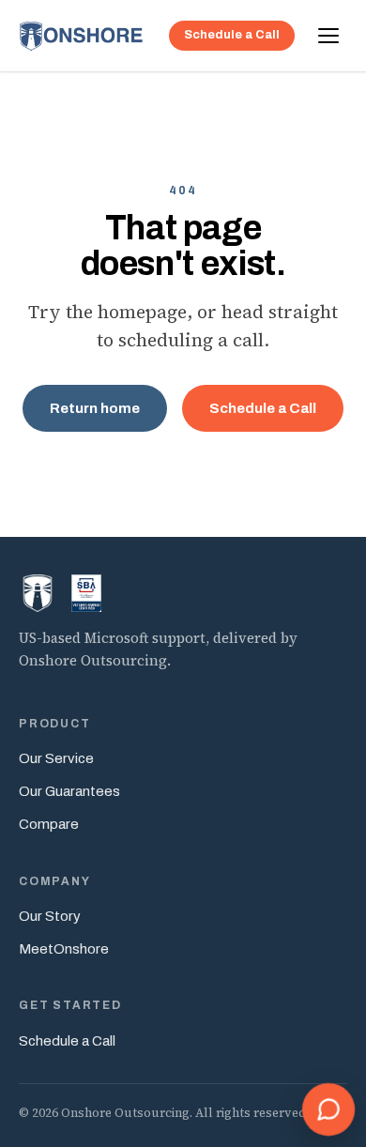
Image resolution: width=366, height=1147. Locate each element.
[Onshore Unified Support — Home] (82, 36)
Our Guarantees (69, 791)
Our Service (56, 758)
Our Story (50, 916)
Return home (95, 408)
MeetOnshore (64, 948)
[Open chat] (328, 1109)
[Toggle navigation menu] (328, 35)
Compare (49, 824)
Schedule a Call (232, 34)
